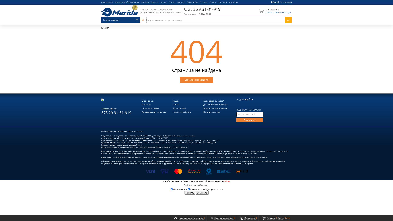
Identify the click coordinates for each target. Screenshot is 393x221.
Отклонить (202, 192)
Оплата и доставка (218, 2)
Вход (275, 2)
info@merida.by (260, 157)
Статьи (172, 2)
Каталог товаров (111, 20)
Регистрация (286, 2)
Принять (190, 192)
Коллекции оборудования (127, 2)
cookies (226, 181)
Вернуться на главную (196, 79)
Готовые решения (149, 2)
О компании (107, 2)
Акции (163, 2)
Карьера (181, 2)
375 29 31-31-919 (204, 9)
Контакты (233, 2)
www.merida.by (137, 131)
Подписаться (250, 120)
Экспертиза (192, 2)
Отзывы (203, 2)
